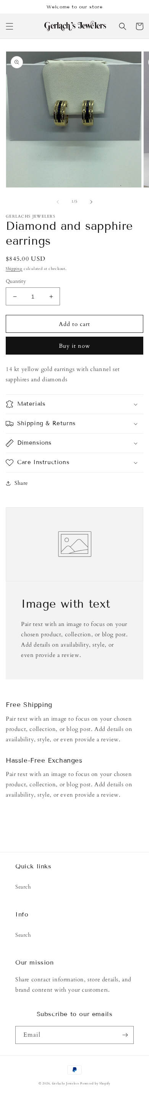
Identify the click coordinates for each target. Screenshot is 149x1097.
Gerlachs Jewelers (66, 1083)
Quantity (16, 281)
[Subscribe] (125, 1035)
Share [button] (21, 483)
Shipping (14, 268)
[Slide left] (57, 202)
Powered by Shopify (95, 1083)
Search (23, 887)
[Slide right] (91, 202)
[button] (9, 26)
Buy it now (74, 346)
